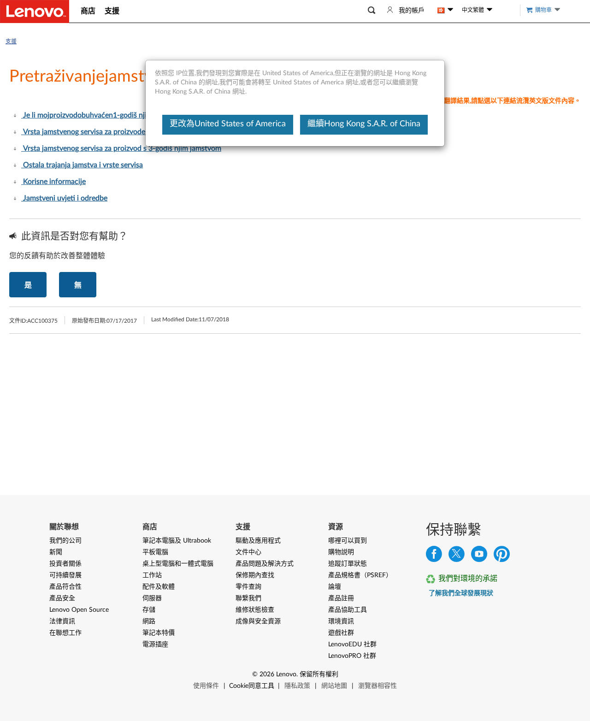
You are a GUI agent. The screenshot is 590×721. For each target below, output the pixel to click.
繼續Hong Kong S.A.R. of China (363, 124)
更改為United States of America (228, 124)
